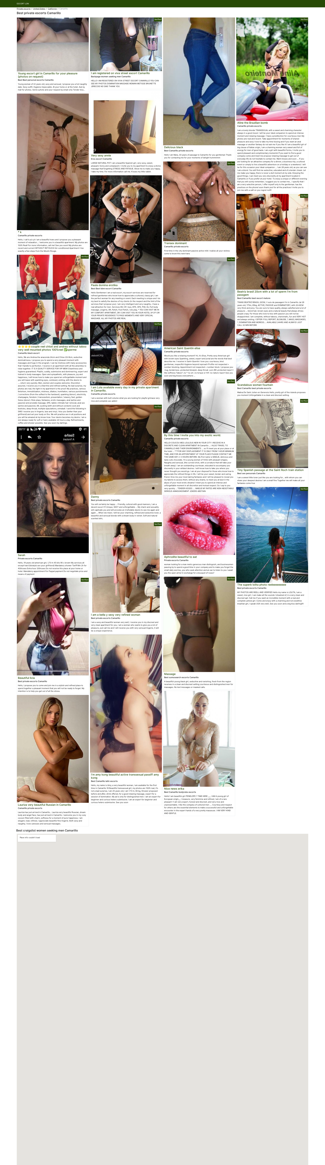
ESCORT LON (23, 3)
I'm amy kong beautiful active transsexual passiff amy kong (125, 776)
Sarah (21, 555)
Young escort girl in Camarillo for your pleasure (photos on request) (47, 75)
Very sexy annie (101, 155)
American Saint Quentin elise (182, 348)
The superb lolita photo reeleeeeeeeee (261, 584)
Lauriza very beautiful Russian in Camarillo (44, 804)
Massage (170, 674)
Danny (95, 496)
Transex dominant (175, 243)
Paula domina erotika (104, 285)
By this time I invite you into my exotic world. (192, 435)
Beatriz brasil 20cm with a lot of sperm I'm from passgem (267, 293)
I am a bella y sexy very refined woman (115, 614)
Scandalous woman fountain (255, 384)
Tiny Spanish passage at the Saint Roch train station (270, 470)
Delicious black (173, 147)
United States (39, 8)
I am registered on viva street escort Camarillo (120, 73)
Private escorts (23, 8)
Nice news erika (174, 788)
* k (20, 232)
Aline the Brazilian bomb (252, 122)
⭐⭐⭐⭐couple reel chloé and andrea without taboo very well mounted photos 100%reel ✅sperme (52, 348)
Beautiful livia (26, 677)
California (52, 8)
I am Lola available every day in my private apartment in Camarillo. (125, 389)
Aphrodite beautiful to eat (180, 556)
